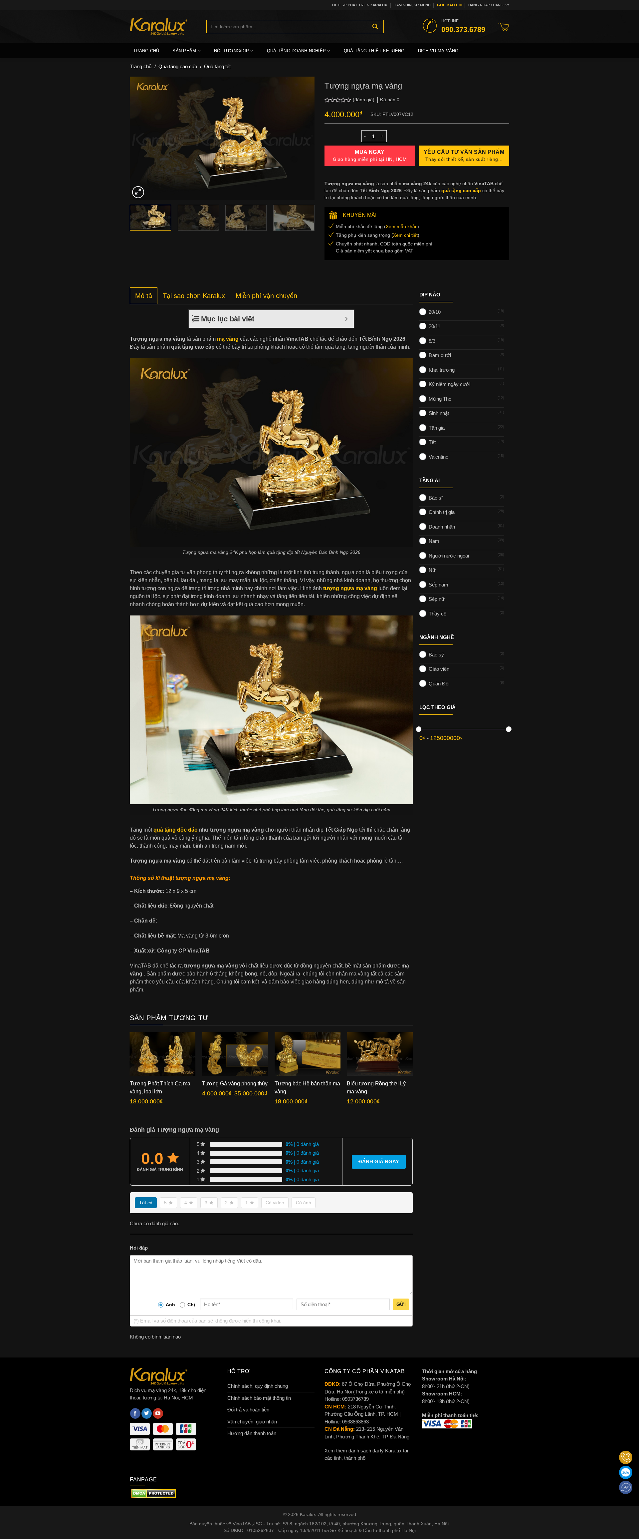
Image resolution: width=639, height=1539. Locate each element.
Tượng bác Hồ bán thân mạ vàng (307, 1087)
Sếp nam (438, 584)
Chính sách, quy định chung (257, 1386)
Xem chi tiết (405, 235)
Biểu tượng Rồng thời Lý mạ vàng (376, 1087)
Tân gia (437, 427)
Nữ (432, 570)
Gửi (401, 1304)
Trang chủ (146, 50)
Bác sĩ (436, 497)
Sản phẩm (184, 50)
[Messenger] (625, 1487)
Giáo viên (439, 669)
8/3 (432, 340)
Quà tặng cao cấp (177, 66)
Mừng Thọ (440, 398)
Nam (434, 541)
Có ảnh (303, 1202)
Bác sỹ (436, 654)
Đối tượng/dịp (231, 50)
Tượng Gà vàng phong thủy (235, 1083)
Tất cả (145, 1202)
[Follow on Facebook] (135, 1413)
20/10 (435, 311)
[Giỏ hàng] (504, 26)
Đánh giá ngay (378, 1161)
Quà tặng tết (217, 66)
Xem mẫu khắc (401, 226)
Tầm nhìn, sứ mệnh (412, 5)
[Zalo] (625, 1472)
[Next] (303, 138)
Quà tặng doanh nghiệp (296, 50)
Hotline (463, 26)
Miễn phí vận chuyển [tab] (266, 295)
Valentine (438, 456)
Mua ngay (370, 155)
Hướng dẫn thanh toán (251, 1433)
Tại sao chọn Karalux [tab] (194, 295)
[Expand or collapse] (346, 318)
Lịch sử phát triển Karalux (359, 5)
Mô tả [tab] (143, 295)
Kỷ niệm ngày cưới (449, 384)
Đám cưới (440, 355)
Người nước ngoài (449, 555)
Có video (275, 1202)
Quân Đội (439, 683)
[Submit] (375, 26)
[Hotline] (625, 1457)
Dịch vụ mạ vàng (438, 50)
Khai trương (442, 369)
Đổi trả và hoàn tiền (248, 1409)
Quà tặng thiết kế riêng (374, 50)
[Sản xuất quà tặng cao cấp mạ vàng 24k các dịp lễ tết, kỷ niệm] (163, 26)
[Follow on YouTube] (158, 1413)
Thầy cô (437, 613)
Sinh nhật (439, 413)
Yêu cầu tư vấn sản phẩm (464, 155)
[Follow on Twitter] (146, 1413)
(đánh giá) (364, 99)
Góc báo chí (449, 5)
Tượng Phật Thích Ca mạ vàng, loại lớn (160, 1087)
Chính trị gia (442, 512)
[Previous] (142, 138)
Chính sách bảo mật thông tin (259, 1398)
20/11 (434, 326)
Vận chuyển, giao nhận (252, 1421)
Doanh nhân (442, 526)
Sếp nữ (437, 599)
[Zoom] (138, 192)
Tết (432, 442)
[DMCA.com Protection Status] (153, 1493)
